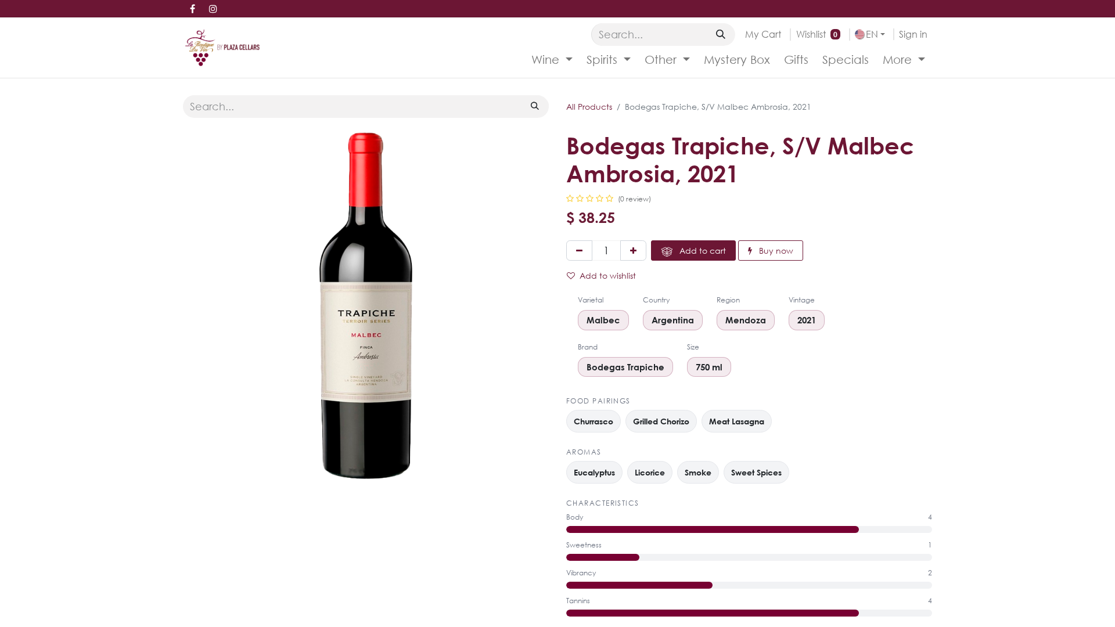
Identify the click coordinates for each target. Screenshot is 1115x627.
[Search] (720, 34)
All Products (589, 106)
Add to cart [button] (701, 250)
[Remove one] (579, 250)
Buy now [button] (775, 250)
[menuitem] (552, 59)
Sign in (913, 34)
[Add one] (633, 250)
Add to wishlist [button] (608, 275)
